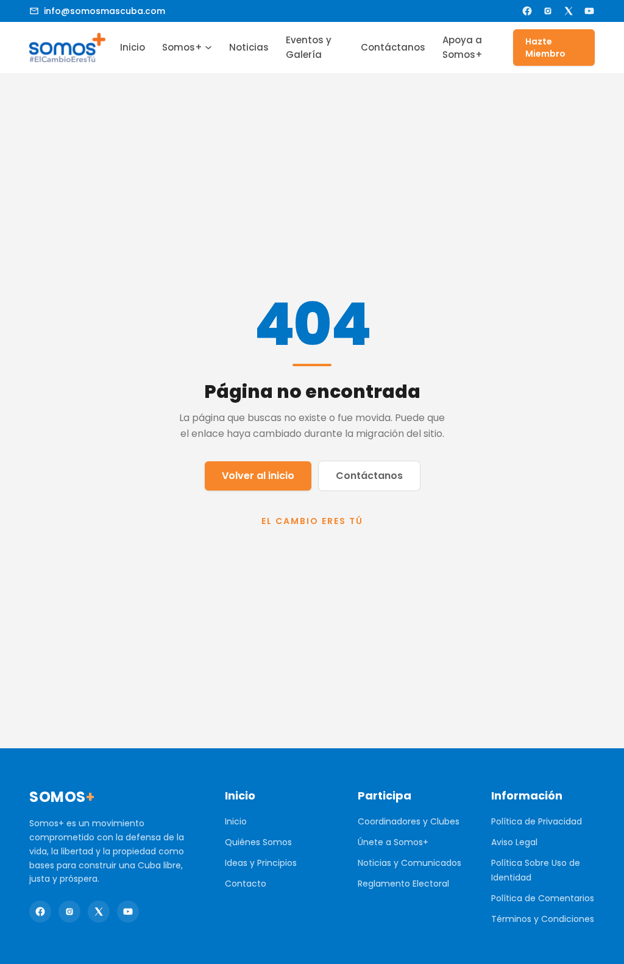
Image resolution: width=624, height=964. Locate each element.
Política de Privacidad (536, 821)
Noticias (249, 47)
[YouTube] (589, 10)
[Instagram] (547, 10)
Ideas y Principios (261, 863)
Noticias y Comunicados (409, 863)
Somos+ (182, 47)
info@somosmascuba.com (104, 11)
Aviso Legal (514, 842)
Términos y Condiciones (542, 919)
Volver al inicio (258, 476)
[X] (568, 10)
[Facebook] (527, 10)
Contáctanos (393, 47)
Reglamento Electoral (403, 883)
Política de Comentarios (542, 898)
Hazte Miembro (545, 47)
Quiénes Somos (258, 842)
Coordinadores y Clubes (408, 821)
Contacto (245, 883)
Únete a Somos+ (393, 842)
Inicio (132, 47)
